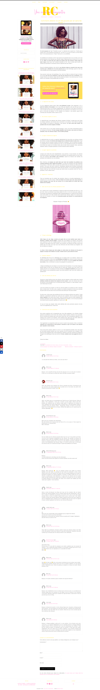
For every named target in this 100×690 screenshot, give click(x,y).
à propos (59, 2)
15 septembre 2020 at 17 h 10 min (53, 467)
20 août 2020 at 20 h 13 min (52, 382)
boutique (45, 2)
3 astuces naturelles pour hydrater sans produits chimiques (26, 151)
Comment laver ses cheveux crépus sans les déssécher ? (26, 86)
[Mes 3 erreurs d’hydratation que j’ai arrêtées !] (26, 200)
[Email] (1, 349)
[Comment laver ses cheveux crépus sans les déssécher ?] (26, 96)
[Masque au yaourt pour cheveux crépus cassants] (26, 122)
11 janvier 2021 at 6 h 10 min (52, 508)
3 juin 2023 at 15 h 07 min (52, 603)
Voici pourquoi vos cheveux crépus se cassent (51, 346)
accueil (34, 2)
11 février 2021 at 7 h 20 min (52, 541)
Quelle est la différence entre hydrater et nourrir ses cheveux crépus (26, 164)
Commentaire (43, 642)
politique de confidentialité (29, 684)
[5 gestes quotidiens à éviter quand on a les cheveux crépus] (26, 148)
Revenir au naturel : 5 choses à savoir (73, 346)
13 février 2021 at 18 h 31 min (52, 558)
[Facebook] (1, 340)
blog (39, 2)
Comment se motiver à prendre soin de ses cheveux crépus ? (26, 125)
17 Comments (42, 343)
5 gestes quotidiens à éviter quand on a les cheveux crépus (26, 138)
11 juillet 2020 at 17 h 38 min (52, 368)
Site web (42, 662)
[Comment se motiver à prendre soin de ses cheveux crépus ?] (26, 135)
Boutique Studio (60, 688)
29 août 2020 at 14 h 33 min (52, 417)
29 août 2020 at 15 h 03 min (52, 433)
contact (66, 2)
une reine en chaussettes (50, 12)
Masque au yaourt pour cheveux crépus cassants (26, 112)
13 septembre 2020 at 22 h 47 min (53, 452)
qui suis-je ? (52, 2)
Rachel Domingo (49, 539)
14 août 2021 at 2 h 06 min (52, 587)
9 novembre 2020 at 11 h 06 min (53, 488)
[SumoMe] (1, 352)
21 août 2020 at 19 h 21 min (52, 396)
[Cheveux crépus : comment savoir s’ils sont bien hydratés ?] (26, 187)
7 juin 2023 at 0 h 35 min (51, 619)
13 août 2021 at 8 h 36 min (52, 575)
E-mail (41, 657)
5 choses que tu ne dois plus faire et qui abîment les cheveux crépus (26, 73)
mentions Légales (21, 683)
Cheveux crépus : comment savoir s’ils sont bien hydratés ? (26, 177)
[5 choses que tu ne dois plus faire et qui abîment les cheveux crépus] (26, 83)
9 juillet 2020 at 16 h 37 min (52, 356)
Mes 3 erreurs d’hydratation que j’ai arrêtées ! (26, 190)
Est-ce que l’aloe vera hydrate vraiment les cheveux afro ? (26, 99)
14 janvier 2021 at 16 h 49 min (52, 526)
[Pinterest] (1, 346)
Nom (41, 652)
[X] (1, 343)
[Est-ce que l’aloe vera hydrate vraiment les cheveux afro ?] (26, 109)
